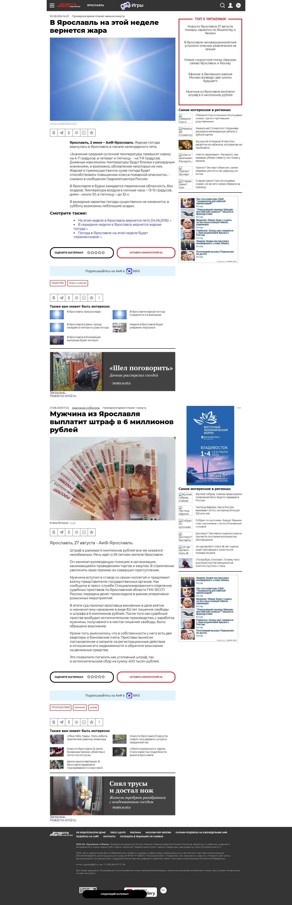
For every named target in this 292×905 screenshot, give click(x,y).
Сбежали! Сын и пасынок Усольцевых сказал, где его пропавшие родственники (219, 118)
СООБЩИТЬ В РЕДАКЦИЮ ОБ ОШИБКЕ (141, 836)
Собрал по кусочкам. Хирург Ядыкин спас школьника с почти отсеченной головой (219, 523)
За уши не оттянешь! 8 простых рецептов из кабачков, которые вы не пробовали (219, 144)
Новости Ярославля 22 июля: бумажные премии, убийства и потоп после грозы (86, 752)
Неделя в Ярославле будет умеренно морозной (146, 326)
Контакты (109, 836)
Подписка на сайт (87, 836)
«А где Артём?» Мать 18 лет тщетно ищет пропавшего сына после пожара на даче (217, 549)
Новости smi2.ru (63, 396)
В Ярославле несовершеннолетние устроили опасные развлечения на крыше (210, 46)
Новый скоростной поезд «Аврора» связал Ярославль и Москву (210, 61)
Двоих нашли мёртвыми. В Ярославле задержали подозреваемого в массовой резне (76, 766)
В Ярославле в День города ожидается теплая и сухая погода (88, 326)
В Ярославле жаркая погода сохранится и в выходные (147, 313)
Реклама (135, 832)
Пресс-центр (118, 832)
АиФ (73, 522)
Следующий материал (115, 894)
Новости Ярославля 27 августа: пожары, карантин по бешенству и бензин (210, 30)
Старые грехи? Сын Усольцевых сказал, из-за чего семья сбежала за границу (218, 184)
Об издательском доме (91, 832)
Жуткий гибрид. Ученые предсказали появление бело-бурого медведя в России (219, 497)
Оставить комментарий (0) (146, 252)
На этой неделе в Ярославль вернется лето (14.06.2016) (123, 220)
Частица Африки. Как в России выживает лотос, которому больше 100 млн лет (217, 510)
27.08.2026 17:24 (59, 407)
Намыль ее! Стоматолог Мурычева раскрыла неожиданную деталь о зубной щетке (217, 131)
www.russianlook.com (63, 123)
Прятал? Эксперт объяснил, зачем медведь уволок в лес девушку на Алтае (217, 170)
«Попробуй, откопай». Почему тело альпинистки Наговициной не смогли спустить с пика (218, 562)
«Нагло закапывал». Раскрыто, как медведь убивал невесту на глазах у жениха (218, 157)
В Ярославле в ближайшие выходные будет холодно (84, 339)
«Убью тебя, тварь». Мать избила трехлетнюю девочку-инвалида (87, 738)
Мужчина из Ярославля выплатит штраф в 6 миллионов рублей (210, 93)
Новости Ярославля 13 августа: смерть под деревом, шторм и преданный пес (149, 739)
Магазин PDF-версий (158, 832)
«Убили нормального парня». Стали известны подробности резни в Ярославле (148, 752)
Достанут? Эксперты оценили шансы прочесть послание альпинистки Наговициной (219, 536)
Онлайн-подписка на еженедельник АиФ (201, 832)
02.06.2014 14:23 (59, 16)
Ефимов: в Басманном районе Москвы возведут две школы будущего (210, 78)
